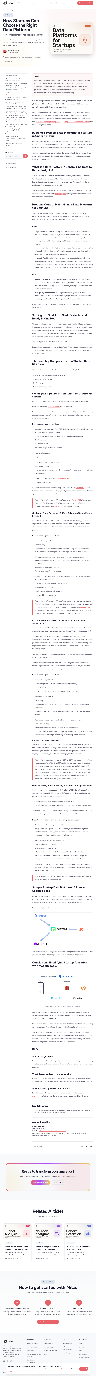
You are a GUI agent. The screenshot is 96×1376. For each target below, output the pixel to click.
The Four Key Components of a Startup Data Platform (14, 103)
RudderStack (85, 607)
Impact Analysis (32, 1347)
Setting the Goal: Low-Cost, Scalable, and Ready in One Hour (16, 98)
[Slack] (7, 1361)
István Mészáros (13, 50)
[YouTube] (11, 1361)
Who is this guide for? (12, 136)
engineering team (63, 478)
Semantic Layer (66, 1353)
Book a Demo (12, 163)
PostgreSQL (76, 500)
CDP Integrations (67, 1349)
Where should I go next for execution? (14, 144)
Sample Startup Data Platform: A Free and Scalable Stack (16, 125)
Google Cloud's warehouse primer (77, 122)
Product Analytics (49, 1347)
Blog (80, 1350)
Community (82, 1347)
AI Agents (47, 1354)
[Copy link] (91, 1146)
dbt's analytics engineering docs (48, 122)
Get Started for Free (85, 3)
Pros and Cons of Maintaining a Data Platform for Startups (16, 89)
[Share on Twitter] (82, 1146)
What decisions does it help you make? (15, 139)
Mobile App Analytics (50, 1350)
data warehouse (54, 407)
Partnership (53, 3)
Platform (21, 3)
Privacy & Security (84, 1357)
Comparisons (83, 1354)
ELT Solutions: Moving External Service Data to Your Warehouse (15, 116)
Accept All (84, 1369)
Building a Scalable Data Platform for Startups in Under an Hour (16, 80)
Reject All (74, 1369)
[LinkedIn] (4, 1361)
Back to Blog (9, 10)
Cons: (8, 95)
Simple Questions (32, 1343)
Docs (80, 1343)
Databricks (80, 488)
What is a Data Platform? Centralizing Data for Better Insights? (16, 84)
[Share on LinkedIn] (86, 1146)
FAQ (6, 133)
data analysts (60, 194)
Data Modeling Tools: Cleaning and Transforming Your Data (16, 121)
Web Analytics (48, 1343)
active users (57, 506)
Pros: (7, 92)
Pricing (63, 3)
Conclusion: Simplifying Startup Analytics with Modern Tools (14, 130)
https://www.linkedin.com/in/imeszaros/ (52, 1131)
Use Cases (32, 3)
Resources (42, 3)
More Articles (12, 167)
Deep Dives (30, 1350)
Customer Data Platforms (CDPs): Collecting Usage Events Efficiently (16, 112)
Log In (73, 3)
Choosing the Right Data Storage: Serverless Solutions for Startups (16, 107)
